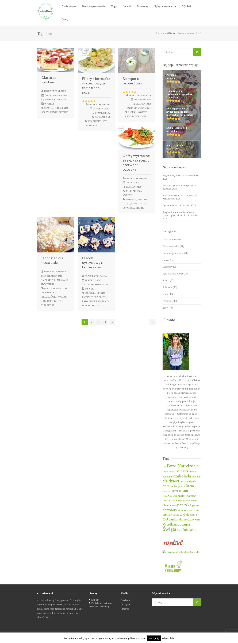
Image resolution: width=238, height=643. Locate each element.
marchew (191, 496)
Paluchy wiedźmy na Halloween (178, 195)
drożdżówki (49, 297)
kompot (142, 112)
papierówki (139, 116)
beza (164, 467)
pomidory (170, 510)
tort (165, 519)
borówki (49, 288)
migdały (181, 501)
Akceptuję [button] (154, 638)
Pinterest (125, 609)
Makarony (142, 6)
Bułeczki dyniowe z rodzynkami (178, 185)
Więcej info (168, 638)
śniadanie (189, 529)
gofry (135, 203)
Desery (65, 19)
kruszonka (167, 491)
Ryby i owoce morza (165, 6)
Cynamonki (168, 205)
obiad (88, 125)
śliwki (54, 112)
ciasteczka (172, 472)
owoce (173, 505)
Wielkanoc (172, 524)
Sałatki (127, 6)
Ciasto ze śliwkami (49, 80)
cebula (165, 472)
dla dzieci (47, 292)
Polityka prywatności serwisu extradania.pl (100, 605)
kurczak (177, 490)
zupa (186, 524)
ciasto (48, 108)
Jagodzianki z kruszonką (52, 260)
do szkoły (143, 199)
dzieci (126, 203)
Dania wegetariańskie (93, 6)
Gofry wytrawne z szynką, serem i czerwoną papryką (136, 163)
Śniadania (170, 287)
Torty (168, 294)
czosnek (196, 476)
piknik (140, 208)
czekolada (182, 476)
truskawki (176, 519)
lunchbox (129, 208)
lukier (93, 301)
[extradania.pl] (46, 11)
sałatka (182, 510)
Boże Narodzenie (183, 465)
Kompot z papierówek (132, 81)
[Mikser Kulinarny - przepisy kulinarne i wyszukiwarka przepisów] (182, 566)
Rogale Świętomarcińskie (175, 175)
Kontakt (95, 600)
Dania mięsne (69, 6)
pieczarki (195, 506)
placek (86, 305)
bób (89, 121)
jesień (57, 108)
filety (97, 121)
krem (190, 486)
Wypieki (186, 6)
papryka (184, 504)
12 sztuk (49, 305)
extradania (59, 91)
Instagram (125, 604)
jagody (62, 297)
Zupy (114, 6)
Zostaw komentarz (56, 99)
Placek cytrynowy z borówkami (92, 262)
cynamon (168, 476)
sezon (45, 112)
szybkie (63, 112)
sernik (191, 510)
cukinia (192, 471)
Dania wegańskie (140, 108)
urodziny (189, 519)
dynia (192, 481)
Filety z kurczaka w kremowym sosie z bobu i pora (96, 85)
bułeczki (61, 288)
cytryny (87, 297)
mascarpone (170, 500)
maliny (182, 495)
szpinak (167, 514)
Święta (169, 529)
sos (95, 125)
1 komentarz (102, 113)
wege (197, 520)
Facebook (125, 600)
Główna (171, 33)
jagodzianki (49, 301)
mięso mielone (191, 501)
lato (65, 108)
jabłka (132, 112)
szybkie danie (188, 514)
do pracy (130, 199)
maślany (103, 301)
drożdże (184, 481)
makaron (170, 495)
